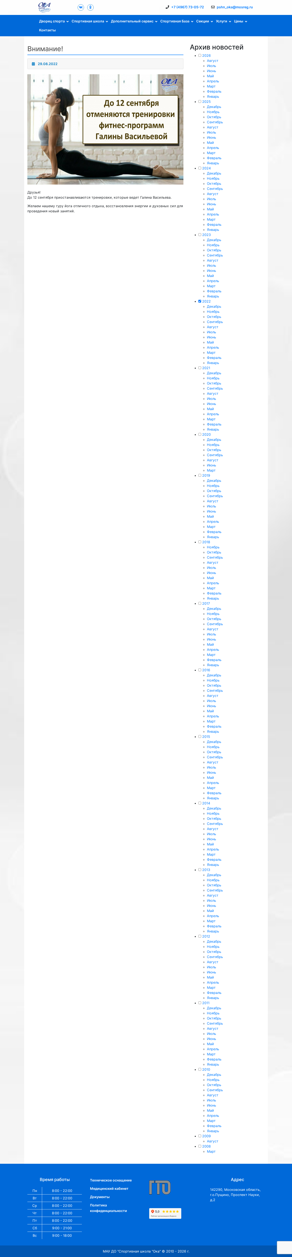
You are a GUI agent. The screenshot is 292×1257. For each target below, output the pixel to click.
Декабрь (214, 107)
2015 (206, 736)
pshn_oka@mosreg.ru (235, 7)
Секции (202, 21)
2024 (206, 168)
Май (210, 76)
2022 (206, 301)
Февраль (214, 91)
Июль (211, 66)
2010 (206, 1069)
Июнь (211, 71)
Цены (238, 21)
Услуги (221, 21)
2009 (206, 1136)
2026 (206, 55)
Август (212, 60)
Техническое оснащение (111, 1180)
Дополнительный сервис (132, 21)
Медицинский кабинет (109, 1188)
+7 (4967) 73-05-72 (187, 7)
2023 (206, 235)
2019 (206, 475)
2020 (206, 434)
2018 (206, 542)
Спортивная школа (88, 21)
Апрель (213, 81)
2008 (206, 1146)
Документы (100, 1197)
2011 (205, 1003)
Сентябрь (215, 122)
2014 (206, 803)
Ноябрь (213, 112)
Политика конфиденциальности (108, 1208)
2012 (206, 936)
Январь (213, 96)
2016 (206, 670)
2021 (206, 368)
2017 (206, 603)
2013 (206, 870)
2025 (206, 101)
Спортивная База (174, 21)
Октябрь (214, 117)
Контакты (47, 30)
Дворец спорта (52, 21)
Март (211, 86)
